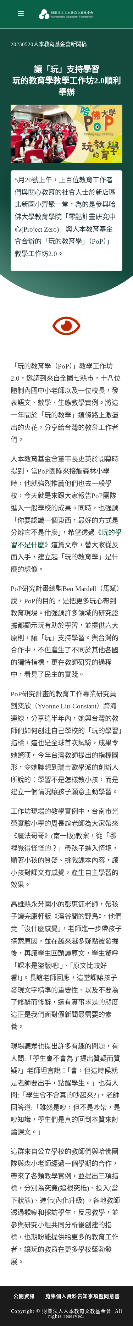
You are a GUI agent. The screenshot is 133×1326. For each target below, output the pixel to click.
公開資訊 (24, 1296)
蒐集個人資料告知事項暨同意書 (82, 1296)
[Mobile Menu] (21, 14)
